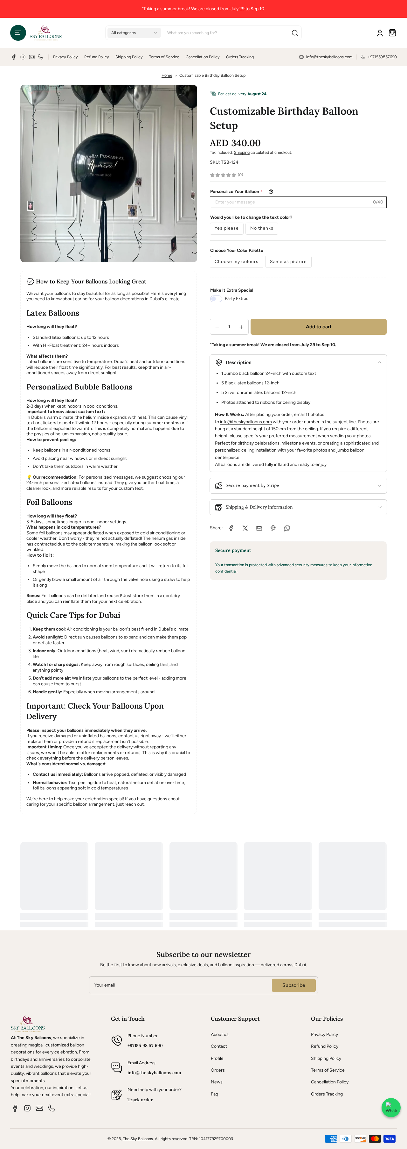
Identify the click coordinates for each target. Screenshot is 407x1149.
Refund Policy (96, 56)
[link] (231, 528)
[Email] (32, 57)
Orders (218, 1070)
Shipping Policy (129, 56)
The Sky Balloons (138, 1138)
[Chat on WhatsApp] (391, 1107)
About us (220, 1034)
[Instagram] (23, 57)
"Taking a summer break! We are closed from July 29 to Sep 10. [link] (203, 8)
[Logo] (46, 32)
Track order (140, 1100)
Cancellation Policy (203, 56)
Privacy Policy (65, 56)
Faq (214, 1094)
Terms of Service (164, 56)
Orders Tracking (240, 56)
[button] (18, 33)
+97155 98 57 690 (145, 1045)
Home (167, 75)
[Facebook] (14, 57)
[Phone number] (41, 57)
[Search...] (295, 33)
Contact (219, 1046)
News (217, 1082)
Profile (217, 1058)
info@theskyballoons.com (246, 422)
